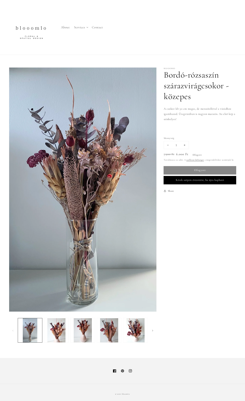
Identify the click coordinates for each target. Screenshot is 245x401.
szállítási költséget (195, 160)
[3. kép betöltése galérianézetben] (82, 330)
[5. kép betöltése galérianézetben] (135, 330)
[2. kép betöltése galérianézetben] (56, 330)
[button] (81, 27)
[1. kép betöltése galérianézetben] (30, 330)
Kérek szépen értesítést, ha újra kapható (200, 180)
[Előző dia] (13, 330)
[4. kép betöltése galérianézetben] (109, 330)
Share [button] (171, 190)
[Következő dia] (153, 330)
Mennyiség (169, 138)
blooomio (126, 394)
